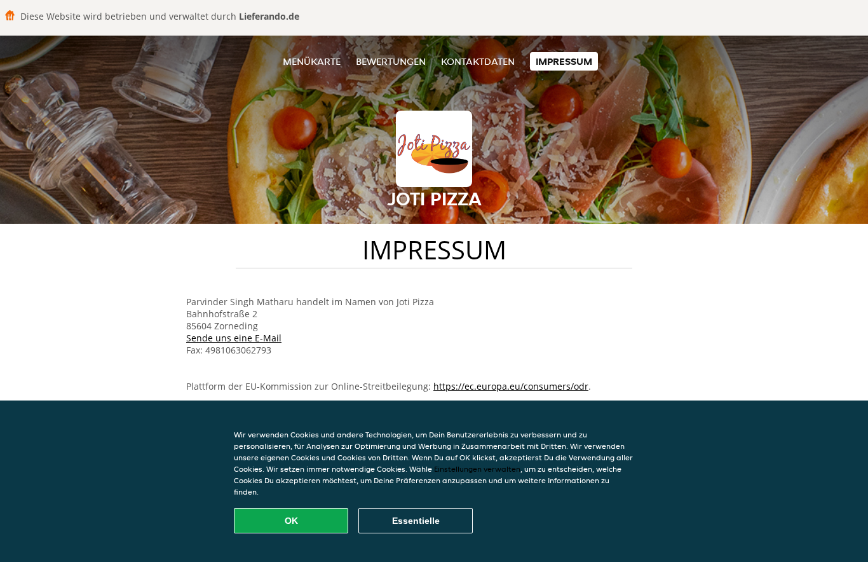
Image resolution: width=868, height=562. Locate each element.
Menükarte (312, 61)
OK (291, 521)
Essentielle (416, 521)
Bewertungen (391, 61)
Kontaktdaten (478, 61)
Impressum (564, 61)
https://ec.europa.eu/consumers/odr (510, 386)
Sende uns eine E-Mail (233, 338)
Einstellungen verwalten (477, 469)
